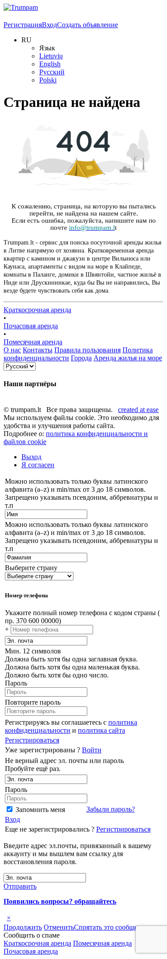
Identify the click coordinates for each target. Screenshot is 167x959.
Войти (92, 750)
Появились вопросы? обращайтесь (60, 901)
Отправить (20, 886)
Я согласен (37, 465)
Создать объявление (87, 25)
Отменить (59, 927)
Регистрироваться (32, 740)
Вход (49, 25)
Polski (48, 80)
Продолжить (23, 927)
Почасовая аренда (31, 326)
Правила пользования (87, 350)
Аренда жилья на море (128, 358)
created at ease (138, 409)
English (50, 64)
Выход (31, 457)
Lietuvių (51, 56)
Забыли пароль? (110, 809)
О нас (12, 350)
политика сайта (101, 730)
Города (81, 358)
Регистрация (23, 25)
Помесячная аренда (33, 342)
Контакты (38, 350)
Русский (52, 72)
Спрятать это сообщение (111, 927)
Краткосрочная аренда (37, 310)
